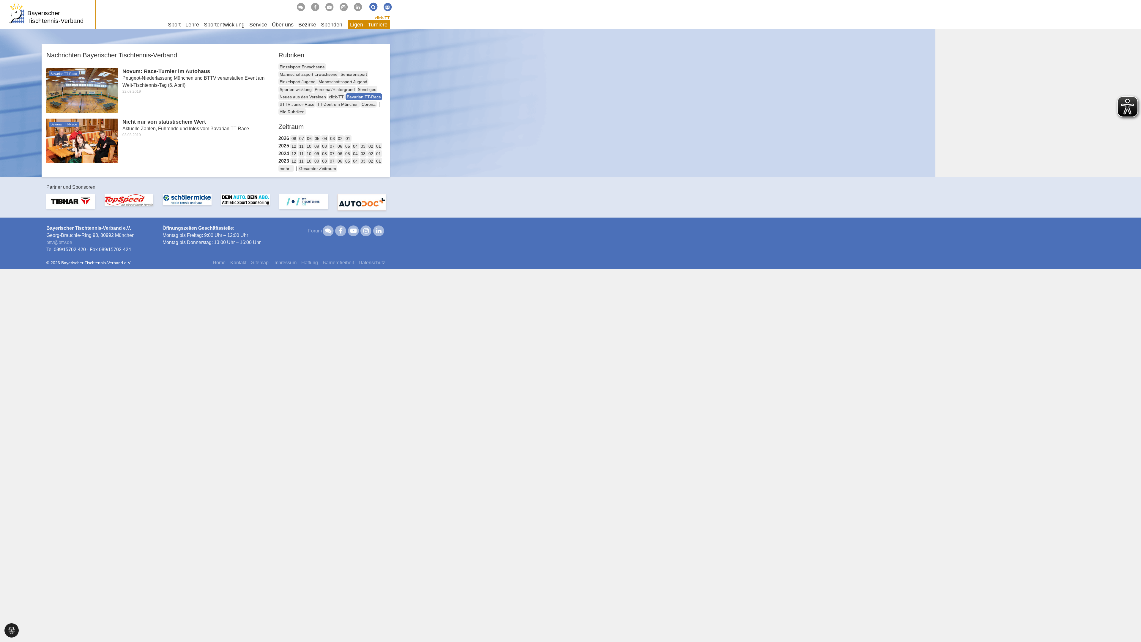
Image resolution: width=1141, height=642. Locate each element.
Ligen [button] (356, 25)
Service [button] (258, 25)
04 (324, 138)
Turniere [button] (377, 25)
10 (309, 146)
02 (340, 138)
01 (348, 138)
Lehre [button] (192, 25)
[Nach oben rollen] (1129, 625)
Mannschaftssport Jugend (343, 81)
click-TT (382, 17)
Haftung (309, 262)
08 (293, 138)
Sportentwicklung (296, 89)
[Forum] (301, 7)
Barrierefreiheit (338, 262)
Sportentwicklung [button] (224, 25)
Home (219, 262)
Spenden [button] (331, 25)
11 (301, 146)
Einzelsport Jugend (298, 81)
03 (332, 138)
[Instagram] (343, 7)
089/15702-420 (70, 249)
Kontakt (238, 262)
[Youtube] (329, 7)
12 (293, 146)
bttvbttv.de (59, 242)
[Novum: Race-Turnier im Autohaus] (82, 89)
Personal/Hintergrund (335, 89)
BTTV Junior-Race (297, 104)
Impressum (285, 262)
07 (301, 138)
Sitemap (260, 262)
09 (316, 146)
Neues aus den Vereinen (303, 97)
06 (309, 138)
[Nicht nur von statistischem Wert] (82, 140)
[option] (71, 205)
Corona (369, 104)
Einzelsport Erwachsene (302, 66)
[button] (11, 629)
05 (317, 138)
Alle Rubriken (292, 111)
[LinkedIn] (358, 7)
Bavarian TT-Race (364, 97)
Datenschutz (372, 262)
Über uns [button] (283, 25)
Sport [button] (174, 25)
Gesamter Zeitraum (317, 168)
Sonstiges (367, 89)
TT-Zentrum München (338, 104)
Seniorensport (354, 74)
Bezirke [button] (307, 25)
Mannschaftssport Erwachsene (309, 74)
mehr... (286, 168)
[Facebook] (315, 7)
